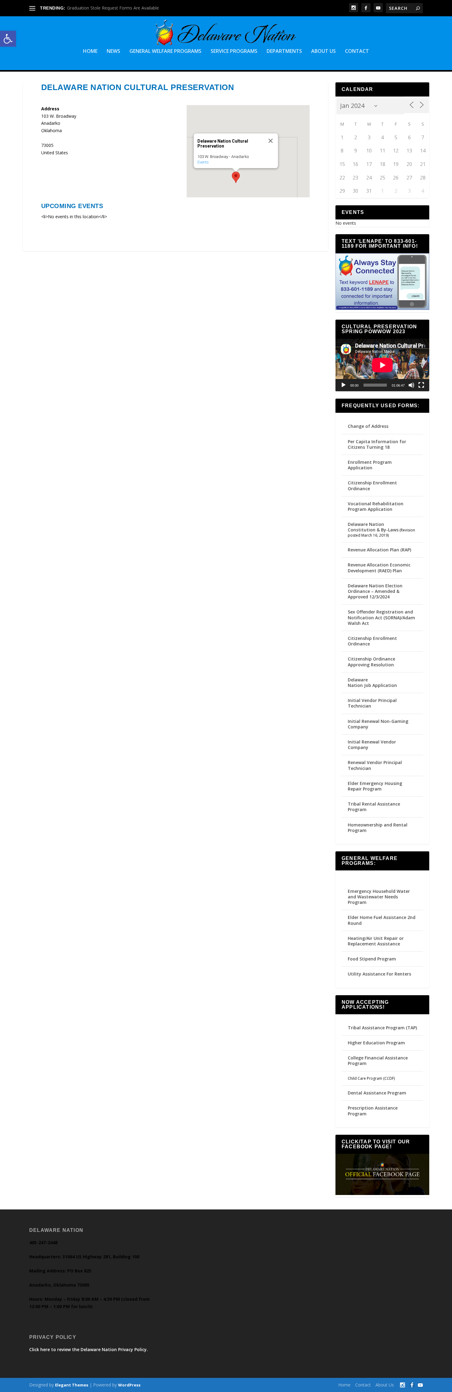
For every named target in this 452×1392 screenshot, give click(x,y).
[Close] (270, 140)
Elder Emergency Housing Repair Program (375, 786)
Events (203, 162)
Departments (284, 51)
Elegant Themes (71, 1385)
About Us (323, 51)
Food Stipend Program (372, 959)
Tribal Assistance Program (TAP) (382, 1028)
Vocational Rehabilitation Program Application (375, 506)
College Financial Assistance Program (378, 1060)
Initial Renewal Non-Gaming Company (378, 724)
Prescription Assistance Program (373, 1110)
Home (90, 51)
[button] (8, 39)
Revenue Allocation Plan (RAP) (379, 550)
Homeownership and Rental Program (377, 827)
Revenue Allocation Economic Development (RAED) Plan (379, 567)
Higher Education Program (376, 1043)
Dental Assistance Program (377, 1093)
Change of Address (368, 426)
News (113, 51)
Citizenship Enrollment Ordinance (372, 485)
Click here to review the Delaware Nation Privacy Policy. (88, 1349)
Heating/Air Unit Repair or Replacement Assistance (376, 941)
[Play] (343, 385)
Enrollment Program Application (370, 465)
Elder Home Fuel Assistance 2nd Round (381, 920)
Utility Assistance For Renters (379, 974)
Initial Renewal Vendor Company (372, 744)
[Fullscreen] (421, 385)
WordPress (129, 1385)
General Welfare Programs (165, 51)
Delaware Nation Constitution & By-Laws (373, 527)
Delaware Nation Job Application (372, 682)
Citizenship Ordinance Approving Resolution (371, 661)
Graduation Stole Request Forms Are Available (113, 8)
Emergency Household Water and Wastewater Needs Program (379, 896)
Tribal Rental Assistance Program (374, 806)
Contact (357, 51)
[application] (382, 365)
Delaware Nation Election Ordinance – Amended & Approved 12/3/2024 (375, 591)
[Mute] (411, 385)
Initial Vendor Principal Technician (372, 703)
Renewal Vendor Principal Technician (375, 765)
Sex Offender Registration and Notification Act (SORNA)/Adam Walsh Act (381, 617)
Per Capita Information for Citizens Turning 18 (377, 444)
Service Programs (234, 51)
